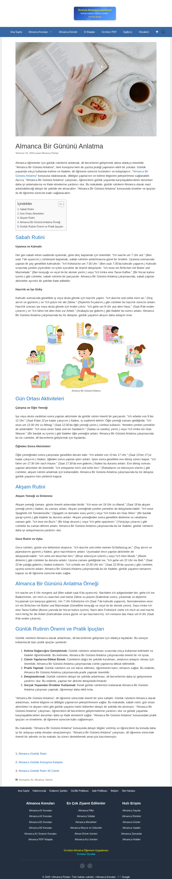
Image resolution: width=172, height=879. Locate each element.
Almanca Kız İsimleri (86, 839)
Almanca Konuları (38, 31)
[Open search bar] (163, 32)
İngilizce (127, 31)
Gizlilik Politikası (80, 790)
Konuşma (24, 779)
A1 (32, 779)
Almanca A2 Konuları (40, 816)
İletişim (114, 790)
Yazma (48, 779)
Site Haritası (128, 790)
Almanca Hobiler (131, 839)
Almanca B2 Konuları (40, 827)
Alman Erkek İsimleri (86, 833)
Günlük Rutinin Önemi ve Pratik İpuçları (41, 226)
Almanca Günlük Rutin (32, 753)
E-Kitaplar (89, 31)
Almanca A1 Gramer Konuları (40, 833)
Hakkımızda (39, 790)
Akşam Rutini (27, 217)
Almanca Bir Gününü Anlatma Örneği (40, 222)
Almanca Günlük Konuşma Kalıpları (40, 762)
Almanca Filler (86, 810)
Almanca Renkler (131, 816)
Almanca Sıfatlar (86, 816)
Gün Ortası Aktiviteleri (32, 213)
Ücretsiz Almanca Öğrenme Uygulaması (86, 850)
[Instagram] (82, 865)
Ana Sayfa (16, 31)
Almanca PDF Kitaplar (40, 839)
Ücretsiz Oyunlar (86, 854)
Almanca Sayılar (131, 810)
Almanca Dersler (68, 31)
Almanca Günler (131, 822)
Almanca (39, 779)
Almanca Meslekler (86, 822)
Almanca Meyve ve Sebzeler (86, 827)
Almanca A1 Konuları (40, 810)
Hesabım (144, 31)
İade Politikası (99, 790)
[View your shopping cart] (157, 32)
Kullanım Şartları (58, 790)
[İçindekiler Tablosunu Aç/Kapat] (59, 204)
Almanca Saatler (131, 827)
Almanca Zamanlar (131, 833)
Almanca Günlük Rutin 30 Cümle (38, 770)
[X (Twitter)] (89, 865)
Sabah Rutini (27, 209)
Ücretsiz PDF (109, 31)
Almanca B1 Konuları (40, 822)
